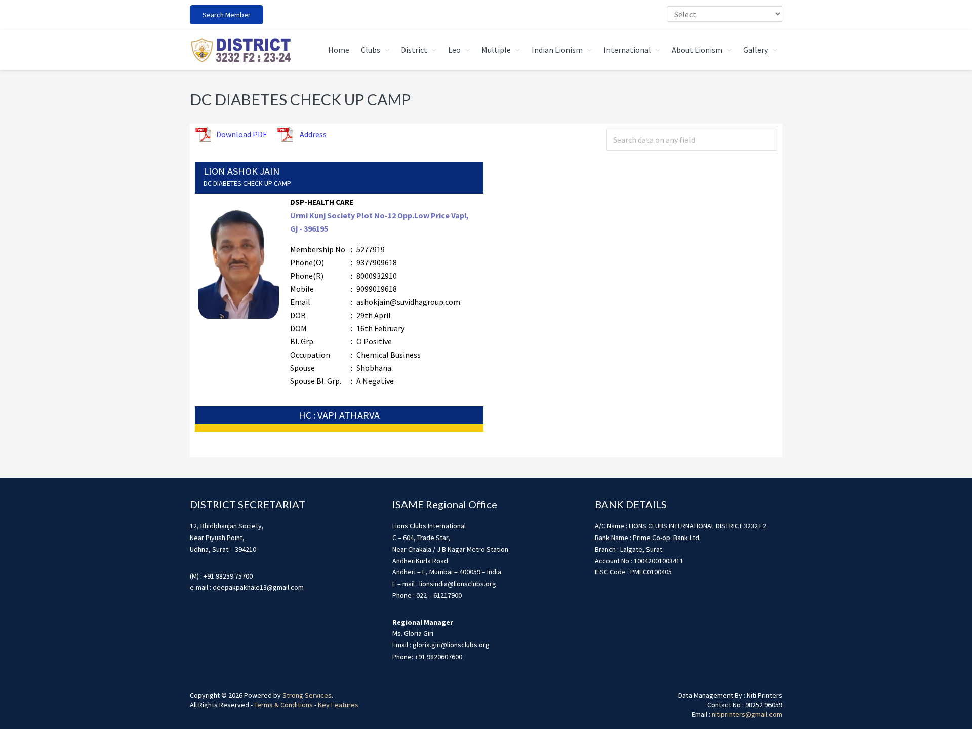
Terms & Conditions (283, 704)
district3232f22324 (240, 50)
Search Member (226, 14)
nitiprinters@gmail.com (747, 714)
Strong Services (307, 695)
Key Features (338, 704)
